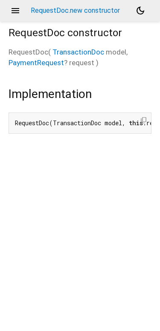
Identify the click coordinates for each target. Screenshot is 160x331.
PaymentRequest (36, 62)
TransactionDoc (78, 52)
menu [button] (15, 11)
